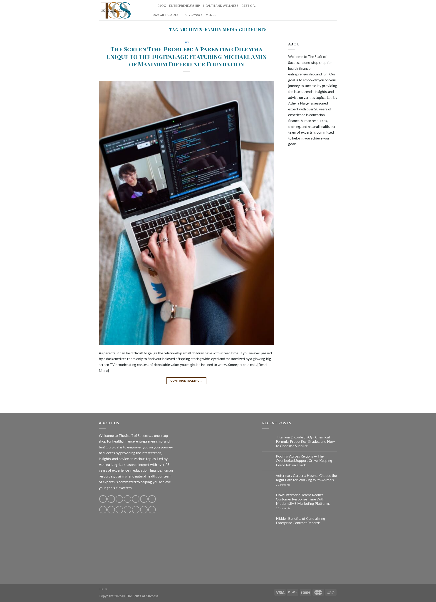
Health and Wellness (221, 5)
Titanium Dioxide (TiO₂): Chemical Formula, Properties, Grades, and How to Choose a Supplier (305, 441)
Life (186, 42)
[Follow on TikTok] (304, 10)
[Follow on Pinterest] (322, 10)
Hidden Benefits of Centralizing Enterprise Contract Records (300, 520)
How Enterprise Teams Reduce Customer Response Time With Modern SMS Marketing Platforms (303, 499)
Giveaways (194, 15)
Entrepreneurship (184, 5)
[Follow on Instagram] (298, 10)
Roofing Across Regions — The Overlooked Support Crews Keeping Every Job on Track (304, 460)
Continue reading (186, 380)
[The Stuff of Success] (121, 10)
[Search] (152, 5)
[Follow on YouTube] (334, 10)
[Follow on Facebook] (293, 10)
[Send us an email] (316, 10)
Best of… (249, 5)
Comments (283, 484)
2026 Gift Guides (165, 15)
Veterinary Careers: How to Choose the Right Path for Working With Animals (306, 477)
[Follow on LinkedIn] (328, 10)
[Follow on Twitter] (310, 10)
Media (211, 15)
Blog (162, 5)
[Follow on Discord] (152, 499)
